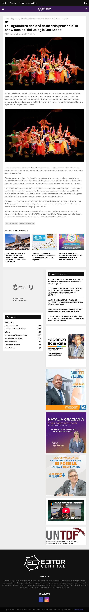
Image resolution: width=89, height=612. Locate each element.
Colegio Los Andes (11, 223)
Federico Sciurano (11, 326)
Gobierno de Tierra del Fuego (15, 329)
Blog (6, 22)
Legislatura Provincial (27, 223)
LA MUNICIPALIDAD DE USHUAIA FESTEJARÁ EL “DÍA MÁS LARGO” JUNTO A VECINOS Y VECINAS (70, 256)
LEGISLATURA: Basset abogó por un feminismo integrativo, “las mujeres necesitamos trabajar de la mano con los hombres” (66, 318)
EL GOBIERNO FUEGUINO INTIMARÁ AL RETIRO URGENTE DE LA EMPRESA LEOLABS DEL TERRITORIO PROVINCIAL (15, 257)
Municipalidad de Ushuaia (14, 338)
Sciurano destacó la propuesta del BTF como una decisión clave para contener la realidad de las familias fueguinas (65, 282)
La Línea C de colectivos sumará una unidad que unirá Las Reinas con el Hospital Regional (43, 256)
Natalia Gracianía (11, 341)
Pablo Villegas (10, 348)
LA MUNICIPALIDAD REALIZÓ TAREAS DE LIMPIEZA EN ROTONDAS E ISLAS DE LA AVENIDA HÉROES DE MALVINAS (65, 302)
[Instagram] (46, 599)
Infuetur (7, 332)
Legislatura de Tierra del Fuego (16, 335)
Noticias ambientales (12, 345)
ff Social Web (78, 610)
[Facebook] (41, 599)
